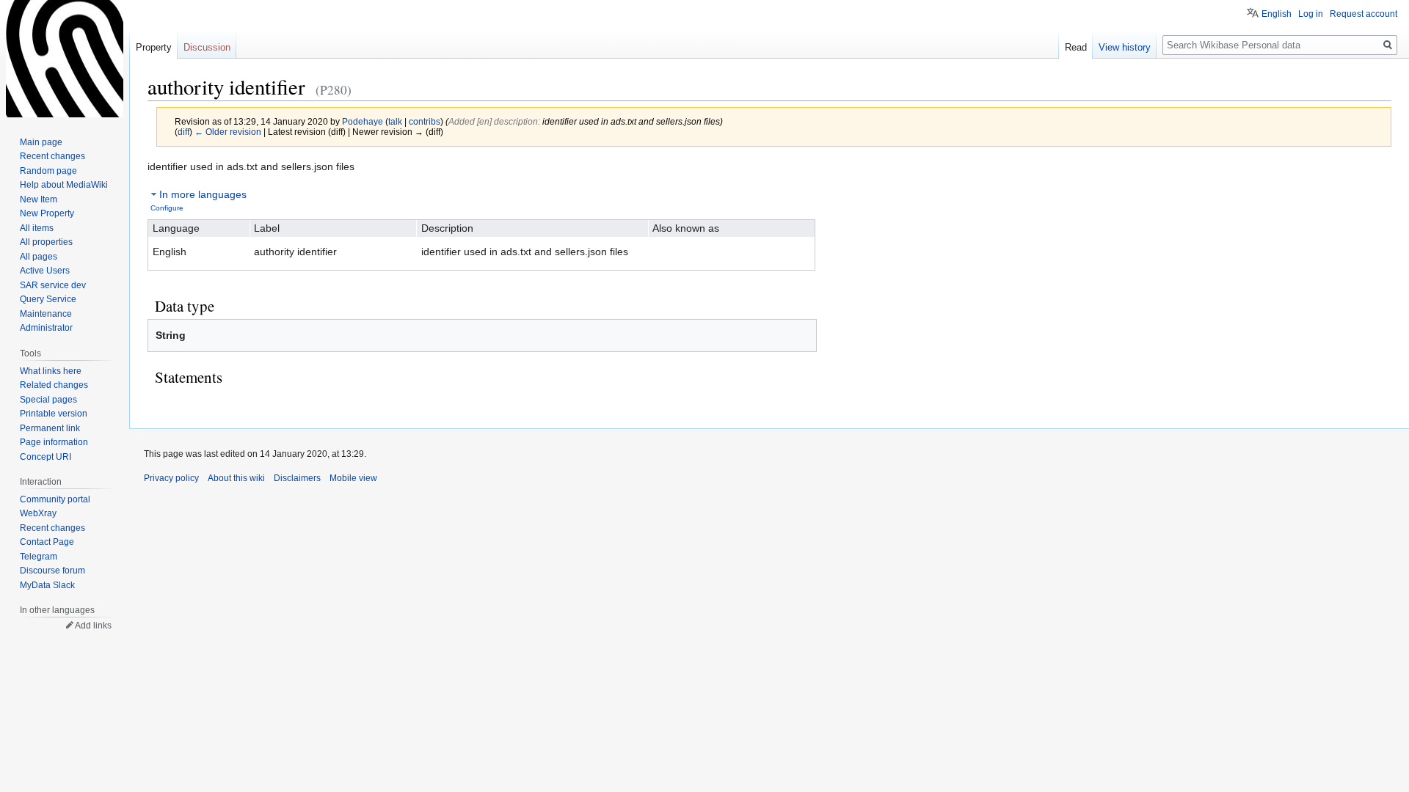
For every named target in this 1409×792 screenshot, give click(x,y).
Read (1076, 47)
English (1276, 14)
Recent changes (52, 156)
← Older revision (227, 131)
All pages (38, 257)
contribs (424, 121)
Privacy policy (171, 478)
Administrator (46, 328)
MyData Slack (47, 585)
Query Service (48, 299)
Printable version (53, 413)
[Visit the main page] (64, 58)
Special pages (48, 400)
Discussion (206, 47)
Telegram (38, 556)
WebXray (38, 513)
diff (183, 131)
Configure (166, 208)
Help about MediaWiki (64, 185)
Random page (48, 171)
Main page (41, 142)
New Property (47, 213)
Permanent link (50, 428)
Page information (54, 442)
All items (37, 228)
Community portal (55, 499)
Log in (1310, 14)
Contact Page (47, 542)
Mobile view (353, 478)
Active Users (45, 270)
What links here (50, 371)
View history (1125, 47)
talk (395, 121)
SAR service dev (53, 285)
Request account (1363, 14)
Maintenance (46, 314)
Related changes (54, 385)
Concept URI (45, 457)
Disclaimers (297, 478)
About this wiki (236, 478)
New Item (38, 199)
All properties (46, 242)
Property (154, 47)
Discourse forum (52, 570)
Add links (93, 625)
